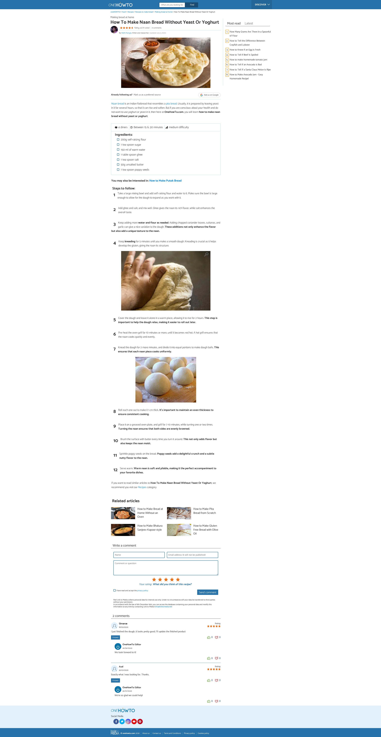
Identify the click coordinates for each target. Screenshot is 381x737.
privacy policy (142, 590)
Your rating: (145, 584)
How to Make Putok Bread (165, 180)
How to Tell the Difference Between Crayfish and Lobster (247, 43)
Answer (115, 637)
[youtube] (134, 721)
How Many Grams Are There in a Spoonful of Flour (250, 34)
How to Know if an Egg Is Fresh (245, 50)
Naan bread (118, 103)
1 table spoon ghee (131, 154)
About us (146, 733)
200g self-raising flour (133, 139)
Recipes (131, 12)
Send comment (207, 592)
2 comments (156, 28)
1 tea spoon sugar (130, 144)
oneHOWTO (115, 12)
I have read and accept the (132, 591)
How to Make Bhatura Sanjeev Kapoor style (149, 528)
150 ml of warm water (132, 149)
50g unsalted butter (132, 164)
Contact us (157, 733)
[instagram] (128, 721)
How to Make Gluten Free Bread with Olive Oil (205, 530)
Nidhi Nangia (126, 33)
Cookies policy (203, 733)
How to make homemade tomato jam (248, 60)
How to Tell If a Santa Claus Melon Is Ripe (250, 70)
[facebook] (116, 721)
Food (124, 12)
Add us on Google (210, 95)
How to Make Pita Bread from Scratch (204, 511)
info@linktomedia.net (163, 606)
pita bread (171, 103)
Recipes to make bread (144, 12)
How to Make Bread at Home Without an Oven (150, 513)
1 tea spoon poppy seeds (134, 169)
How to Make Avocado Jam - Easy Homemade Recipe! (246, 77)
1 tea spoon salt (129, 159)
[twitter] (122, 721)
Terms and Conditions (172, 733)
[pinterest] (140, 721)
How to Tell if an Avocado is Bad (246, 65)
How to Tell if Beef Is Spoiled (244, 55)
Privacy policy (189, 733)
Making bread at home (163, 12)
